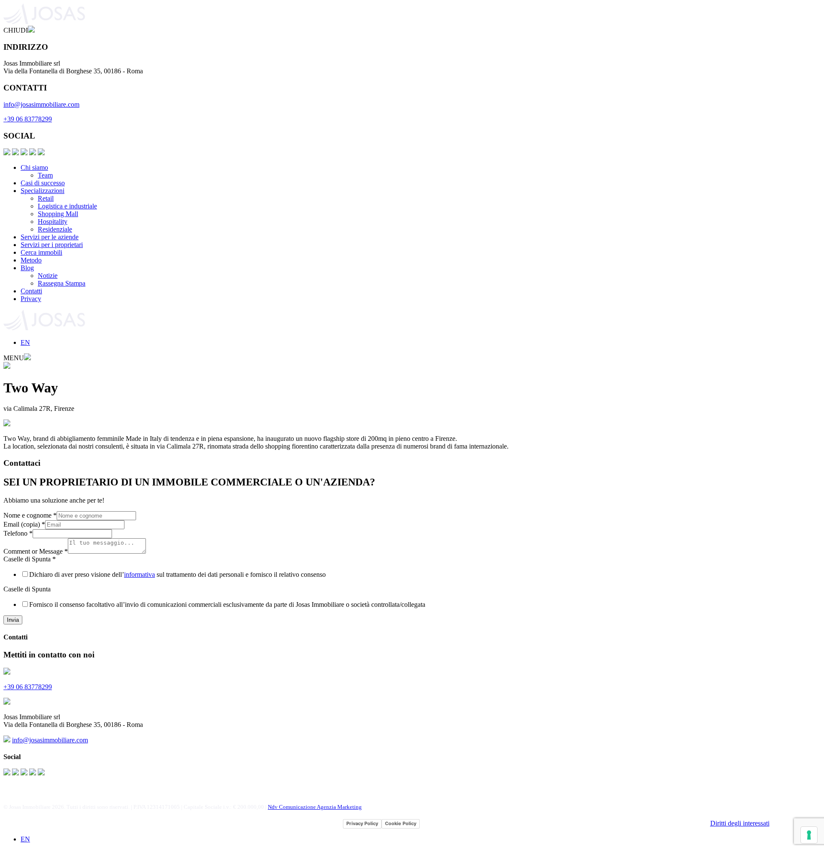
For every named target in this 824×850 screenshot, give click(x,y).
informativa (139, 574)
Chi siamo (34, 167)
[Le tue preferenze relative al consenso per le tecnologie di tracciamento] (809, 835)
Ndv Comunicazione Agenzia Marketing (315, 807)
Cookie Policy (400, 823)
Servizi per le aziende (50, 237)
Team (45, 175)
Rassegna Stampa (61, 283)
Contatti (31, 291)
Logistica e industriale (67, 206)
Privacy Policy (362, 823)
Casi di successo (43, 183)
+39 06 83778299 (27, 119)
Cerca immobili (41, 252)
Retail (46, 198)
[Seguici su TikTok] (41, 153)
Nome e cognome (30, 515)
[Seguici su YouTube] (32, 153)
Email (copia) (24, 524)
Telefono (18, 533)
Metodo (31, 260)
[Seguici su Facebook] (6, 153)
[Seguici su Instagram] (15, 153)
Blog (27, 267)
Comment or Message (35, 551)
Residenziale (55, 229)
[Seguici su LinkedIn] (24, 153)
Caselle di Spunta (29, 559)
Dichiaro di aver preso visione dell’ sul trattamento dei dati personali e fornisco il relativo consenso (177, 574)
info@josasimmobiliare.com (41, 104)
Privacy (31, 298)
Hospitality (52, 221)
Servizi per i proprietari (52, 244)
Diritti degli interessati (739, 823)
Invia (13, 620)
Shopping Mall (58, 213)
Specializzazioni (42, 190)
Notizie (48, 275)
